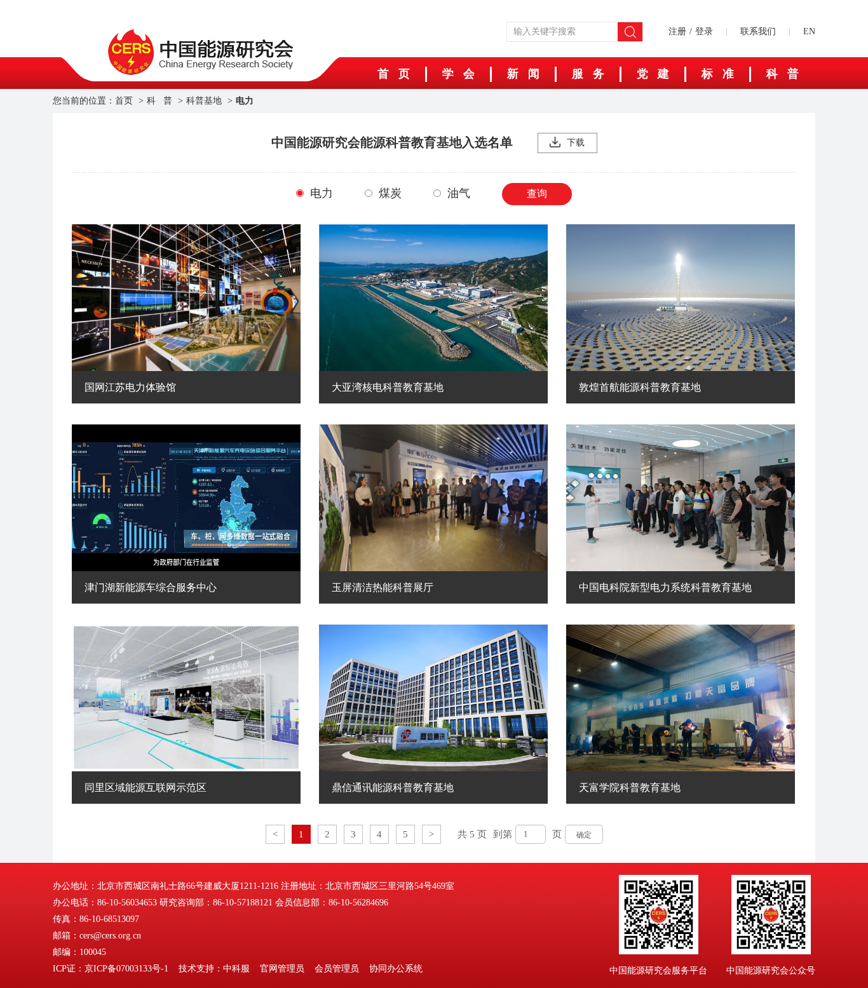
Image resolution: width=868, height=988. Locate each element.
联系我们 (758, 31)
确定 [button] (584, 834)
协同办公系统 (396, 968)
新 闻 (523, 73)
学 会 (458, 73)
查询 (537, 193)
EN (809, 31)
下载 (576, 142)
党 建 (653, 73)
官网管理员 (282, 968)
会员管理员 (337, 968)
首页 (124, 100)
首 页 (393, 73)
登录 (704, 31)
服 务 (588, 73)
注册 (677, 31)
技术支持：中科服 (214, 968)
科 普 (782, 73)
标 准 (718, 73)
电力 (245, 100)
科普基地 (204, 100)
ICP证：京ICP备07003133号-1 (110, 968)
